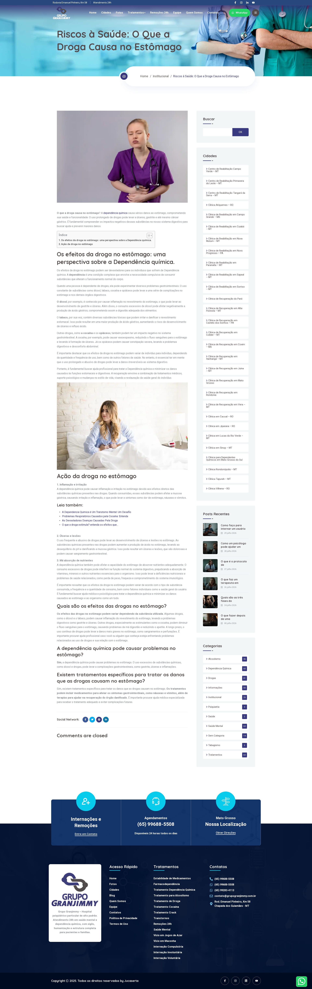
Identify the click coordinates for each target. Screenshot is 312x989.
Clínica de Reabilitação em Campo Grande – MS (225, 215)
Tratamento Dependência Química (174, 889)
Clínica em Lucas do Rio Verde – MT (224, 437)
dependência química (115, 213)
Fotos (119, 12)
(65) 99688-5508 (155, 824)
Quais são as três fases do (232, 599)
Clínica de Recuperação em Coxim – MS (225, 345)
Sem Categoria (216, 735)
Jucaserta (131, 981)
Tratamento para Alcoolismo (171, 895)
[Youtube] (253, 2)
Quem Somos (194, 12)
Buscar (209, 119)
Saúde (211, 716)
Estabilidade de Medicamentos (172, 878)
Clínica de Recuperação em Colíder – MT (221, 333)
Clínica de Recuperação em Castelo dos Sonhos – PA (221, 321)
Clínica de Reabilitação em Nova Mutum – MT (224, 239)
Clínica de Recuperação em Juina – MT (225, 369)
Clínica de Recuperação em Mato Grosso (225, 381)
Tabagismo (214, 745)
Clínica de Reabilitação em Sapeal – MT (225, 276)
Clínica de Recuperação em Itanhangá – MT (221, 357)
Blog (112, 895)
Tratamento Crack (165, 912)
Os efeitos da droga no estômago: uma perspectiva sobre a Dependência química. (106, 240)
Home (93, 12)
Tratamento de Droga (167, 901)
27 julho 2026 (230, 569)
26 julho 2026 (230, 587)
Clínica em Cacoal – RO (220, 416)
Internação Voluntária (167, 958)
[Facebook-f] (235, 2)
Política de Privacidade (123, 918)
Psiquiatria (213, 706)
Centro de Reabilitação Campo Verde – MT (223, 170)
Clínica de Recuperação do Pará (225, 298)
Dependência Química (219, 668)
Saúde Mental (215, 726)
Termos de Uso (118, 923)
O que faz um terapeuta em (229, 581)
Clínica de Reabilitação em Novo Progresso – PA (224, 252)
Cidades (106, 12)
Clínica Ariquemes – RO (220, 204)
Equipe (177, 12)
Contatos (213, 12)
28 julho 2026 (230, 551)
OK (240, 132)
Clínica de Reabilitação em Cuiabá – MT (225, 227)
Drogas (212, 678)
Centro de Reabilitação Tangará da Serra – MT (225, 194)
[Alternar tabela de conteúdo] (148, 235)
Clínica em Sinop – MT (220, 447)
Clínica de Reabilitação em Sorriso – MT (225, 288)
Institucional (161, 76)
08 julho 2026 (230, 623)
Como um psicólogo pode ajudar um (233, 545)
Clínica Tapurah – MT (219, 479)
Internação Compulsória (168, 946)
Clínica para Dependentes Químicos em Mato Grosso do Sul (224, 458)
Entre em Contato (86, 834)
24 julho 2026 (230, 605)
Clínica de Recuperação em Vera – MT (225, 405)
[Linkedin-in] (247, 2)
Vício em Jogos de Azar (168, 935)
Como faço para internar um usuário (233, 527)
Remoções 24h (159, 12)
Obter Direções (226, 832)
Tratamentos (136, 12)
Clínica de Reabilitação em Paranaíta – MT (221, 264)
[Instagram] (241, 2)
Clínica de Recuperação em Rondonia (221, 393)
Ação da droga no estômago (77, 244)
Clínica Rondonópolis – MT (222, 469)
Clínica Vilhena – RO (219, 488)
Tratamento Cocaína (166, 906)
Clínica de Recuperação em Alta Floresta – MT (224, 309)
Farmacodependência (167, 884)
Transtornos (161, 918)
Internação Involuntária (168, 952)
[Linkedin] (246, 981)
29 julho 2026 (230, 533)
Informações (215, 687)
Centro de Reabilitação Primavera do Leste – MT (225, 182)
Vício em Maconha (165, 941)
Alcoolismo (214, 658)
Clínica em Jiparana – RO (221, 426)
